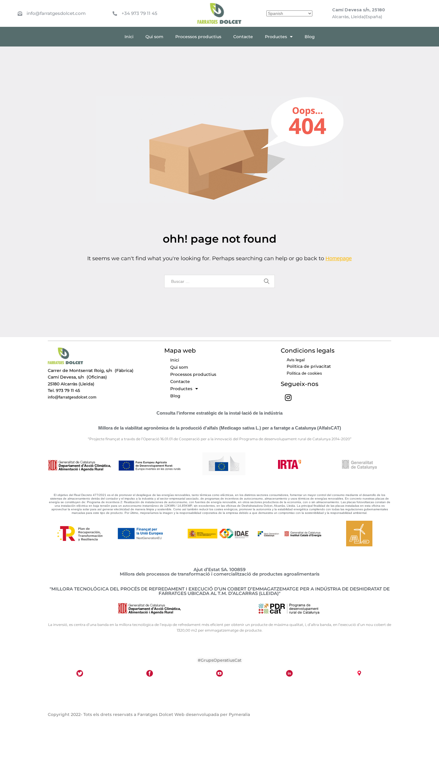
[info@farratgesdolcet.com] (20, 7)
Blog (310, 36)
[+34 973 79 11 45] (115, 7)
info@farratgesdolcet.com (56, 13)
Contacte (243, 36)
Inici (129, 36)
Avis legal (296, 359)
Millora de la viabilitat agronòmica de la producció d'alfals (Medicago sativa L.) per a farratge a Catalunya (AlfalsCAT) (219, 427)
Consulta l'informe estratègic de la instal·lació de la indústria (219, 412)
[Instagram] (288, 397)
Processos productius (198, 36)
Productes (276, 36)
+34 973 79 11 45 (139, 13)
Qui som (154, 36)
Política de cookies (304, 373)
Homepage (339, 258)
